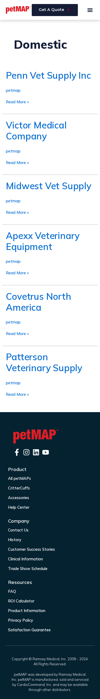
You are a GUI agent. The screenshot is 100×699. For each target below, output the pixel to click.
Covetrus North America (38, 302)
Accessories (18, 497)
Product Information (26, 610)
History (14, 539)
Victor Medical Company (36, 130)
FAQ (12, 591)
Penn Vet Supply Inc (48, 75)
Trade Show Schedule (27, 568)
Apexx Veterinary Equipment (42, 241)
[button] (90, 10)
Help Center (18, 507)
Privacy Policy (20, 620)
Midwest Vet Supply (48, 186)
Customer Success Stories (31, 549)
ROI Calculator (21, 600)
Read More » (17, 101)
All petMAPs (19, 478)
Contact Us (18, 530)
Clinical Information (25, 558)
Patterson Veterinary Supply (44, 362)
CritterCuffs (19, 488)
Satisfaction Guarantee (29, 629)
